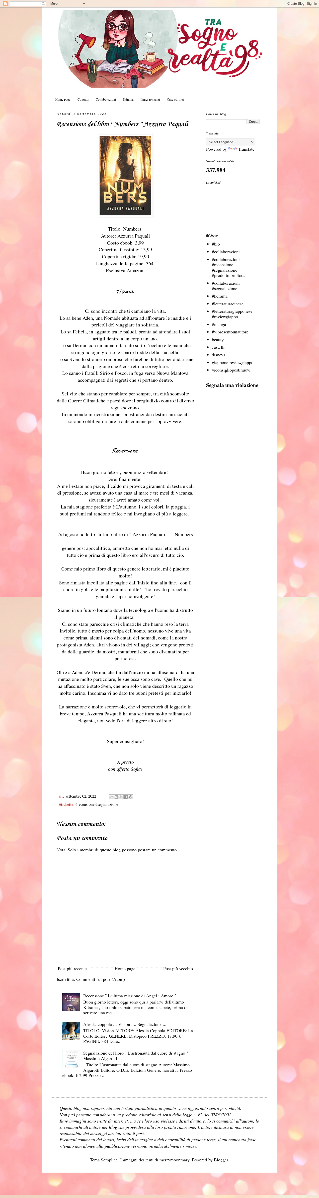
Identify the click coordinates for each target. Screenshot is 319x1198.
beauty (218, 339)
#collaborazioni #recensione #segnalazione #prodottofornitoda (228, 267)
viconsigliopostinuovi (231, 370)
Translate (246, 149)
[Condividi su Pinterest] (130, 796)
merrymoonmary (174, 1160)
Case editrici (175, 99)
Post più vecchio (178, 968)
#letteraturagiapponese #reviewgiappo (232, 313)
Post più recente (72, 968)
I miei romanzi (150, 99)
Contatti (83, 99)
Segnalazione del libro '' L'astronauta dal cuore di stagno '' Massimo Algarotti (135, 1055)
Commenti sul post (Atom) (100, 979)
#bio (216, 244)
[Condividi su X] (121, 796)
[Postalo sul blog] (116, 796)
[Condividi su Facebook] (125, 796)
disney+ (219, 355)
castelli (218, 347)
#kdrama (220, 296)
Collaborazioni (106, 99)
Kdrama (128, 99)
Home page (63, 99)
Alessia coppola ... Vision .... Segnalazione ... (124, 1024)
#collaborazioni (226, 251)
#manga (219, 324)
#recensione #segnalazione (97, 804)
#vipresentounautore (230, 332)
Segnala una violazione (232, 385)
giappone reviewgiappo (232, 362)
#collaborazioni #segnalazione (226, 285)
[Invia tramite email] (111, 796)
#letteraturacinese (227, 304)
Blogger (221, 1160)
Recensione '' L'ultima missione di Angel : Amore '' (129, 996)
